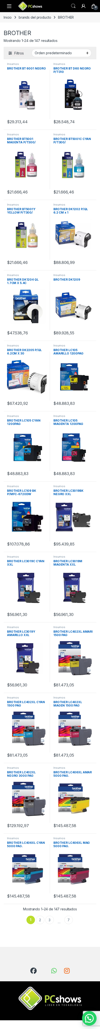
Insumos (13, 64)
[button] (89, 1018)
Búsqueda (73, 6)
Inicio (8, 17)
